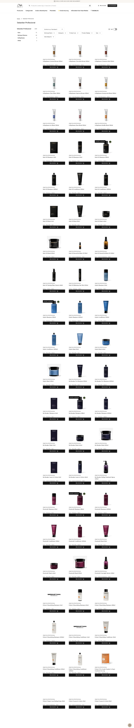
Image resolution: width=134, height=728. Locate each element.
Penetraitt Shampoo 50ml (50, 509)
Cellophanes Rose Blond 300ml (77, 125)
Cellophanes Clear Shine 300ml (51, 93)
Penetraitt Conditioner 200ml (51, 541)
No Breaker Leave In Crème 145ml (78, 477)
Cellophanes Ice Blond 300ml (51, 125)
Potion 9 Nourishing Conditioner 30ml (105, 637)
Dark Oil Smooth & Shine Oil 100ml (104, 253)
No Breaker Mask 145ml (75, 445)
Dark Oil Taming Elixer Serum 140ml (53, 285)
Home (18, 18)
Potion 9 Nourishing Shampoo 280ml (105, 605)
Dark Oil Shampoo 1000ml (50, 189)
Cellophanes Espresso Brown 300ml (79, 93)
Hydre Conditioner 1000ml (50, 349)
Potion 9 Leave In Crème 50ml (103, 701)
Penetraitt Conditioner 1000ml (77, 541)
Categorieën (29, 10)
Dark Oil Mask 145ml (100, 221)
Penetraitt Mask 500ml (75, 573)
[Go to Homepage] (20, 5)
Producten (20, 10)
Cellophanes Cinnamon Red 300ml (104, 61)
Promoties (53, 10)
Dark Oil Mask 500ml (49, 253)
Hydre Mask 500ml (48, 381)
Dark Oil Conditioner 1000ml (103, 189)
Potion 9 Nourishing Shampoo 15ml (52, 605)
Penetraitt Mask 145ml (49, 573)
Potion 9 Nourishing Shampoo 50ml (79, 605)
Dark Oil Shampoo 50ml (75, 157)
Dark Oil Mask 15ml (48, 221)
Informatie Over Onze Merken (79, 10)
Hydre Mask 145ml (100, 349)
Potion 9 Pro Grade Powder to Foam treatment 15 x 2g (105, 670)
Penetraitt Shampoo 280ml (76, 509)
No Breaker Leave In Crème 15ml (52, 477)
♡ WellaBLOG (95, 10)
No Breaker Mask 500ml (101, 445)
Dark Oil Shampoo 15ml (49, 157)
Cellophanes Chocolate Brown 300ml (79, 61)
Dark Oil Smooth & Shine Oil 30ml (78, 253)
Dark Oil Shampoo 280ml (102, 157)
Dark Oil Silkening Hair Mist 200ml (78, 285)
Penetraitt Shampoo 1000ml (103, 509)
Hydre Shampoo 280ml (49, 317)
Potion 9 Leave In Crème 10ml (77, 701)
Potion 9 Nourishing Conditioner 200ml (54, 669)
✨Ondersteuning (63, 10)
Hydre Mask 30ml (74, 349)
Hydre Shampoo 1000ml (76, 317)
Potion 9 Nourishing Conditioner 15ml (79, 637)
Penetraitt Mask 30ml (101, 541)
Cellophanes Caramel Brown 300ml (52, 61)
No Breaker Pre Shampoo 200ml (78, 381)
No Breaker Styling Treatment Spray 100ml (105, 478)
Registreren (112, 5)
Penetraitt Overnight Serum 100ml (104, 573)
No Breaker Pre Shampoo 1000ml (104, 381)
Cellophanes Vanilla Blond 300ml (104, 125)
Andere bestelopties (41, 10)
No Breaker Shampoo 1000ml (103, 413)
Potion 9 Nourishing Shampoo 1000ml (53, 637)
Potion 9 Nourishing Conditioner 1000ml (78, 670)
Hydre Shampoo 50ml (101, 285)
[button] (29, 5)
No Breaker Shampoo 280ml (77, 413)
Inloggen (53, 67)
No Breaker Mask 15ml (49, 445)
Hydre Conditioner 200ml (102, 317)
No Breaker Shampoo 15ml (50, 413)
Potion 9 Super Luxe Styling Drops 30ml (54, 701)
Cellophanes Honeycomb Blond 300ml (105, 93)
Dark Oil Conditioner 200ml (76, 189)
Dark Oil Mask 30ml (74, 221)
